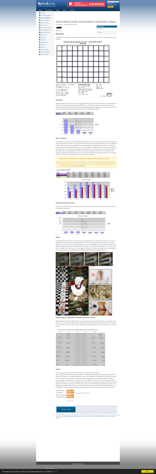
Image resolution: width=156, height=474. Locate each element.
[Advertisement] (45, 81)
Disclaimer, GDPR (111, 4)
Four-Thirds (44, 35)
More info (54, 471)
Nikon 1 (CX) (44, 25)
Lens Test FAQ (44, 54)
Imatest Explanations (79, 166)
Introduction (100, 28)
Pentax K (43, 37)
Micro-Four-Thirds (45, 32)
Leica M (43, 47)
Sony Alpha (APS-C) (46, 27)
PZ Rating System (45, 52)
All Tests (43, 13)
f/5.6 (95, 332)
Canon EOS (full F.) (46, 18)
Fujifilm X (43, 44)
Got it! (147, 471)
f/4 (86, 332)
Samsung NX (44, 42)
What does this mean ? (70, 400)
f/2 (69, 332)
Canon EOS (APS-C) (46, 15)
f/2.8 (78, 332)
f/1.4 (60, 332)
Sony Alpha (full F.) (45, 30)
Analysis (99, 32)
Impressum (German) (49, 468)
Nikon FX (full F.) (45, 22)
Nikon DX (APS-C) (45, 20)
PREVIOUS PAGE (66, 409)
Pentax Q (43, 39)
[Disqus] (86, 440)
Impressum (110, 3)
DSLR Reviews (44, 49)
